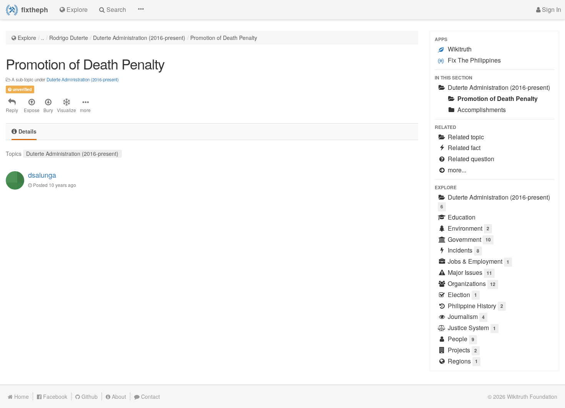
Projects (461, 349)
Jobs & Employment (477, 261)
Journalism (465, 316)
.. (42, 37)
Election (461, 294)
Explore (27, 37)
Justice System (471, 327)
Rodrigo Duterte (68, 37)
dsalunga (42, 175)
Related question (470, 158)
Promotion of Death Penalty (223, 37)
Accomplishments (481, 109)
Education (460, 217)
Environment (467, 228)
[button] (141, 9)
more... (456, 169)
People (460, 338)
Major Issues (469, 272)
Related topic (465, 136)
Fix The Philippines (473, 60)
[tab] (24, 132)
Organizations (470, 283)
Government (468, 239)
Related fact (463, 147)
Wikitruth (459, 49)
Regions (462, 361)
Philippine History (474, 305)
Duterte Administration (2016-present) (139, 37)
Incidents (462, 250)
